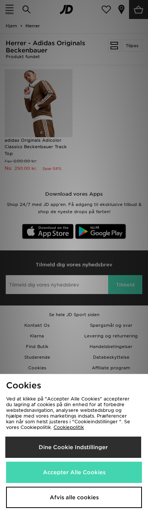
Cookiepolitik (69, 427)
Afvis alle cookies (74, 497)
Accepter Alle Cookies (74, 472)
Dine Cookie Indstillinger (73, 447)
